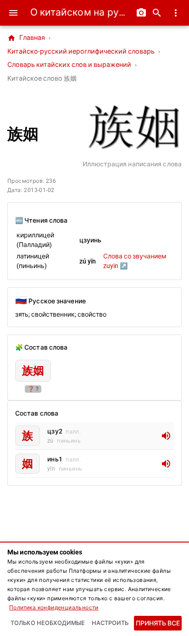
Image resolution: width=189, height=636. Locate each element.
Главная (26, 38)
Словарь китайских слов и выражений (69, 65)
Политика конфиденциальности (54, 607)
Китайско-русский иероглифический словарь (81, 51)
